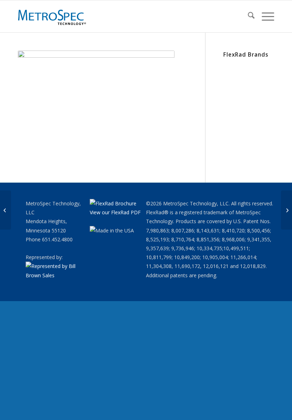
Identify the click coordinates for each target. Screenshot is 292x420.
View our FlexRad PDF (115, 212)
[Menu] (264, 16)
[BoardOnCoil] (5, 210)
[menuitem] (248, 16)
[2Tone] (286, 210)
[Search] (248, 16)
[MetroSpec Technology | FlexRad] (53, 16)
